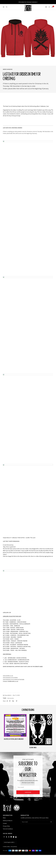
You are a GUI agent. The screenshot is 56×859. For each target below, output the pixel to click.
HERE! (41, 666)
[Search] (6, 7)
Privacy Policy (6, 826)
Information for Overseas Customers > (28, 2)
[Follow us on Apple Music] (16, 837)
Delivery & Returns (7, 820)
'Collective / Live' (44, 106)
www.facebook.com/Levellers (10, 677)
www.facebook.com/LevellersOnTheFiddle (13, 679)
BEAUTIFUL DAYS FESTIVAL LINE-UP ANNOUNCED (14, 739)
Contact (5, 823)
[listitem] (7, 701)
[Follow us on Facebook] (4, 837)
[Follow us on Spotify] (13, 837)
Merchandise (7, 69)
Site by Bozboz (14, 846)
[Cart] (52, 7)
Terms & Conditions (8, 829)
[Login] (49, 7)
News (4, 818)
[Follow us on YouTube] (11, 837)
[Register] (51, 821)
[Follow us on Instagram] (9, 837)
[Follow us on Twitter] (6, 837)
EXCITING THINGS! (32, 747)
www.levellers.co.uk (8, 675)
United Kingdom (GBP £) (9, 842)
